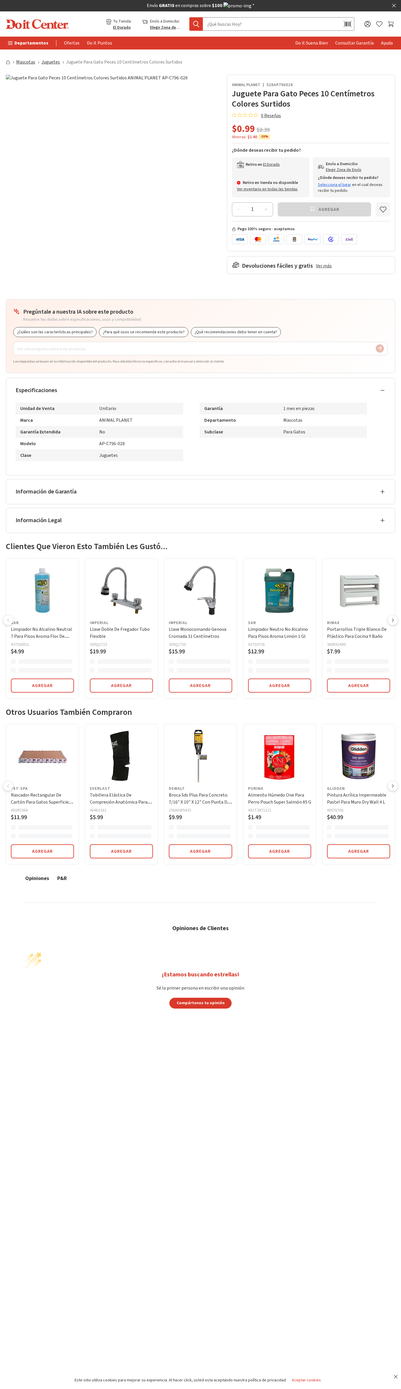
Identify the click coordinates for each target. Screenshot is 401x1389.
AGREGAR (42, 685)
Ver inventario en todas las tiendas (267, 189)
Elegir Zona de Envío (165, 27)
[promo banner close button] (393, 5)
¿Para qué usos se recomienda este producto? (144, 332)
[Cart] (391, 24)
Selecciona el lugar (334, 185)
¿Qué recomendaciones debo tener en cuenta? (236, 332)
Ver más (324, 266)
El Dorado (122, 27)
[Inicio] (10, 62)
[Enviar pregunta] (380, 348)
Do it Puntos (99, 43)
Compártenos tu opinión (201, 1002)
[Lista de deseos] (379, 24)
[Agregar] (266, 209)
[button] (8, 621)
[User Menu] (367, 24)
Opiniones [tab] (37, 878)
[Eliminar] (239, 209)
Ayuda (387, 43)
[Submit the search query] (196, 24)
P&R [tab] (62, 878)
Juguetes (50, 62)
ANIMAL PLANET (246, 85)
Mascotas (25, 62)
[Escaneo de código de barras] (347, 24)
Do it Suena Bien (311, 43)
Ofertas (72, 43)
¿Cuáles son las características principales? (55, 332)
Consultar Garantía (354, 43)
